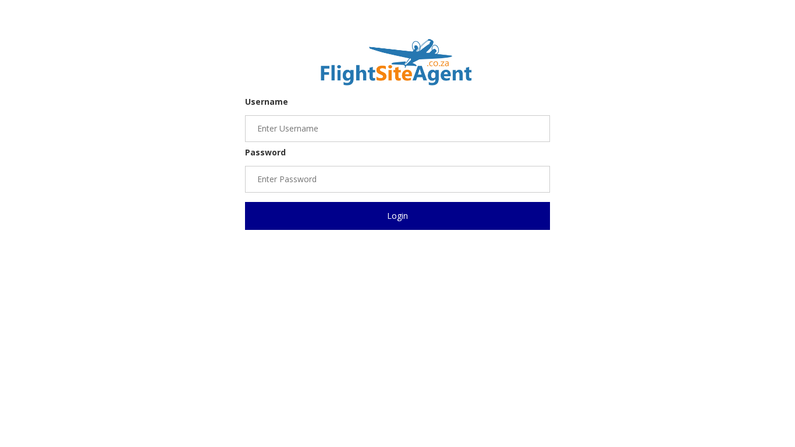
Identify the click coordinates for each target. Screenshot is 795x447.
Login (397, 215)
